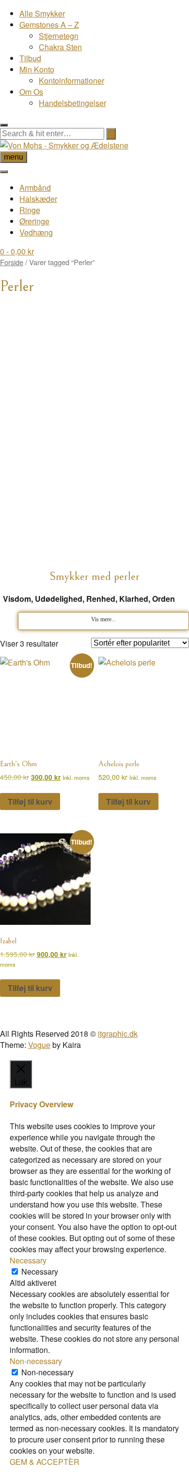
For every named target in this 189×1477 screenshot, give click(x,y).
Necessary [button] (28, 1260)
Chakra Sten (60, 47)
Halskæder (38, 198)
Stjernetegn (59, 35)
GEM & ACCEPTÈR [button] (44, 1461)
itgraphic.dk (118, 1033)
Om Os (31, 91)
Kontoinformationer (71, 80)
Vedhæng (36, 232)
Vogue (39, 1044)
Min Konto (36, 69)
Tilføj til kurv (30, 801)
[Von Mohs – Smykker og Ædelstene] (64, 145)
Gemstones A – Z (49, 24)
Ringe (29, 210)
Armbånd (35, 187)
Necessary (39, 1271)
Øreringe (34, 221)
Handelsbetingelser (72, 102)
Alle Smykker (42, 13)
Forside (11, 262)
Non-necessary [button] (36, 1361)
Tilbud (30, 58)
